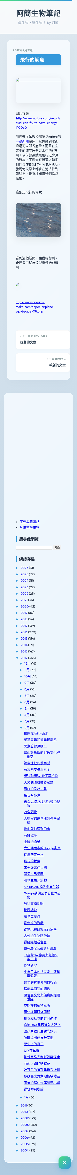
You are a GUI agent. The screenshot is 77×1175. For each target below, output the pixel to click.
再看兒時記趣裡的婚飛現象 (42, 804)
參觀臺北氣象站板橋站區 (42, 1076)
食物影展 (30, 965)
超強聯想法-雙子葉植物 (41, 776)
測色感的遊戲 (34, 923)
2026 (25, 568)
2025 (25, 574)
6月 (27, 702)
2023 (25, 587)
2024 (25, 580)
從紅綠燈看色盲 (35, 942)
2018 (24, 619)
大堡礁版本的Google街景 (42, 848)
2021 (24, 600)
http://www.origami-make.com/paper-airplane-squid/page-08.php (35, 306)
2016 (24, 632)
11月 (27, 670)
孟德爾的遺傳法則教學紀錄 (42, 820)
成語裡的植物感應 (37, 1005)
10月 (28, 676)
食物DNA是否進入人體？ (42, 1025)
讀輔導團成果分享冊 (38, 1038)
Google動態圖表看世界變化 (42, 895)
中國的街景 (32, 842)
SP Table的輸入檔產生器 (41, 887)
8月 (27, 689)
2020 (25, 606)
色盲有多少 (32, 795)
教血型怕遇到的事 (37, 829)
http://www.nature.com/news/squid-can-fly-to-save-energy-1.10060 (38, 123)
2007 (25, 1131)
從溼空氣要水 (34, 855)
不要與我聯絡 (29, 522)
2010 (25, 1112)
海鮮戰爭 (30, 835)
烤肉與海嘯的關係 (37, 989)
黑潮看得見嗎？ (35, 746)
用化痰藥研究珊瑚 (37, 1012)
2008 (25, 1125)
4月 (27, 715)
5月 (27, 708)
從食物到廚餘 (34, 1089)
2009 (25, 1118)
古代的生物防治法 (37, 936)
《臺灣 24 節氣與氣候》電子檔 (41, 957)
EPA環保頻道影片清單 (40, 948)
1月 (26, 1097)
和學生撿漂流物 (35, 880)
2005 (25, 1144)
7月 (27, 696)
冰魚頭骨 (30, 812)
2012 (24, 658)
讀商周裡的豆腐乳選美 (40, 1031)
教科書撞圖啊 (34, 903)
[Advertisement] (41, 427)
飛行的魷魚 (32, 60)
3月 (27, 721)
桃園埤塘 (30, 910)
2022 (25, 593)
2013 (24, 651)
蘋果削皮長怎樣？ (37, 769)
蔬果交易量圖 (34, 874)
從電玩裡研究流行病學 (40, 929)
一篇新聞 (22, 141)
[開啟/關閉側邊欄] (65, 1162)
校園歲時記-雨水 (36, 733)
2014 (24, 645)
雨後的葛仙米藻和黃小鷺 (42, 1083)
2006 (25, 1137)
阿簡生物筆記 (38, 13)
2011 (24, 1105)
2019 (24, 613)
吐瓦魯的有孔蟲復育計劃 (42, 1070)
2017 (24, 626)
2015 (24, 638)
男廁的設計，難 (35, 789)
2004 (25, 1150)
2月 (27, 728)
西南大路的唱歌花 (37, 1063)
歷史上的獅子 (34, 1044)
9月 (27, 683)
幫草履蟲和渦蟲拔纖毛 (40, 740)
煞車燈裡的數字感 (37, 763)
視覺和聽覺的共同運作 (40, 1018)
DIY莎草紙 (31, 1051)
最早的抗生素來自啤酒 (40, 982)
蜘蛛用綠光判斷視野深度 (42, 1057)
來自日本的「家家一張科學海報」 (42, 974)
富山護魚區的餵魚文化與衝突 (42, 754)
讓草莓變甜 (32, 916)
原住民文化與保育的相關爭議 (42, 997)
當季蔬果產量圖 (35, 867)
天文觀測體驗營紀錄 (38, 782)
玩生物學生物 (29, 527)
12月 (27, 663)
